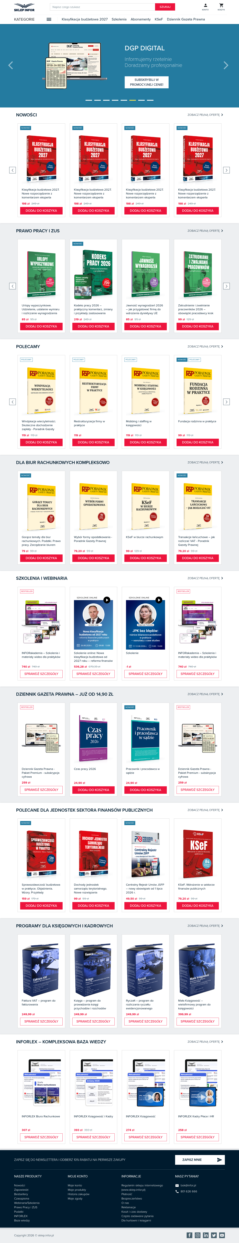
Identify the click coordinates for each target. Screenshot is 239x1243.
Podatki (18, 1211)
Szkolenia (119, 19)
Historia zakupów (78, 1194)
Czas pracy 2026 (85, 769)
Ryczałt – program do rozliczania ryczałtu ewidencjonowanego (139, 1004)
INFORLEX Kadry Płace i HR (196, 1116)
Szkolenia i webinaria (41, 578)
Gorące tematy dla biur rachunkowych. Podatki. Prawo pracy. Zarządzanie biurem (41, 541)
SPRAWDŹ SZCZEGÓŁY (41, 674)
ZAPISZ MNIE (202, 1160)
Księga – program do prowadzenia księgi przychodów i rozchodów (90, 1004)
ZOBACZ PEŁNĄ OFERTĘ (205, 114)
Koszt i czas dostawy (134, 1211)
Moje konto (75, 1185)
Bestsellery (21, 1194)
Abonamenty (141, 19)
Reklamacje (128, 1207)
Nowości (26, 115)
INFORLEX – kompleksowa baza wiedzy (61, 1042)
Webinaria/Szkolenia (27, 1203)
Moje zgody (75, 1198)
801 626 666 (189, 1191)
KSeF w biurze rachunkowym (144, 537)
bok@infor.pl (188, 1185)
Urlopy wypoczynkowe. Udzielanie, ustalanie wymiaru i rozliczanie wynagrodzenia (41, 309)
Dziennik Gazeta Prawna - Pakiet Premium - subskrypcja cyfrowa (40, 772)
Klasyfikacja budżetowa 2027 (85, 19)
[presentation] (13, 65)
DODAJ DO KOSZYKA (41, 211)
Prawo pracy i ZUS (38, 231)
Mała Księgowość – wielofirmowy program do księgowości (194, 1004)
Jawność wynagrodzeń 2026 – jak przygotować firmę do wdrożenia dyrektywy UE (144, 309)
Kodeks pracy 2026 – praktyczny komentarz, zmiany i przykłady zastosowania (93, 309)
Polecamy (28, 346)
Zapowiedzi (21, 1190)
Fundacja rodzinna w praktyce (197, 421)
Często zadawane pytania (137, 1216)
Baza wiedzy (22, 1220)
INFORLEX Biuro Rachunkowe (41, 1116)
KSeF (159, 19)
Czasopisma (21, 1198)
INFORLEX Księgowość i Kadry (93, 1116)
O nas (125, 1203)
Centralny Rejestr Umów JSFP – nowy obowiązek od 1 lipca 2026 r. (145, 888)
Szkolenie (132, 653)
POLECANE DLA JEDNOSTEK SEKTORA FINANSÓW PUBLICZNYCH (84, 810)
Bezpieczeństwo (131, 1198)
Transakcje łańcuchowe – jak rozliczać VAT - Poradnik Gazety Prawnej (196, 541)
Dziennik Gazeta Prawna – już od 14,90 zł (64, 694)
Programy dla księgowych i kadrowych (64, 926)
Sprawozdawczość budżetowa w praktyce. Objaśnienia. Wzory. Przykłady (41, 888)
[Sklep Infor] (24, 7)
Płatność (126, 1194)
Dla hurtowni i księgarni (136, 1220)
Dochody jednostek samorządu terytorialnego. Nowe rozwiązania (90, 888)
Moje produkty (77, 1190)
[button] (88, 100)
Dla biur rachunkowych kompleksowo (63, 462)
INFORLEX (21, 1216)
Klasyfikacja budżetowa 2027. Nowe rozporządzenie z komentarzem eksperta (40, 193)
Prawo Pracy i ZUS (25, 1207)
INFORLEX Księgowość (140, 1116)
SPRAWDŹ (146, 82)
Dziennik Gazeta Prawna (186, 19)
